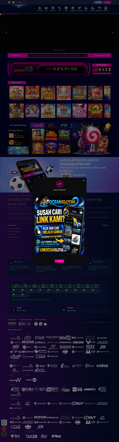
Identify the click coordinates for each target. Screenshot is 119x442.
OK (59, 261)
